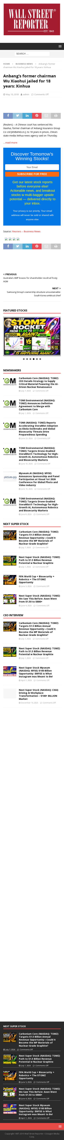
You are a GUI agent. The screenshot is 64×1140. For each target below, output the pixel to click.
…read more (10, 142)
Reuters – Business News (26, 231)
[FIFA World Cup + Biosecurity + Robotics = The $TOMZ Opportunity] (9, 580)
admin (26, 94)
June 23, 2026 (26, 438)
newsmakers (12, 370)
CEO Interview (13, 615)
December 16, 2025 (29, 702)
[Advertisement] (33, 104)
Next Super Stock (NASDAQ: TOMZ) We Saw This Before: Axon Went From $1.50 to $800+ (39, 598)
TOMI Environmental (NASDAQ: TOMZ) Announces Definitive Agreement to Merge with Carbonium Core (37, 405)
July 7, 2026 (26, 390)
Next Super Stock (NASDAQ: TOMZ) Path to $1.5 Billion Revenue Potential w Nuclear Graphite (39, 560)
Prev (7, 336)
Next (56, 336)
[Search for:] (32, 53)
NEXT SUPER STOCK (16, 524)
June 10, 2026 (26, 463)
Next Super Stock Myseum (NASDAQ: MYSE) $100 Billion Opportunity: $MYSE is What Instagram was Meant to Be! (36, 672)
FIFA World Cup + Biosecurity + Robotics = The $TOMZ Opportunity (36, 579)
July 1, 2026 (26, 413)
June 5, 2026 (26, 586)
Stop (33, 352)
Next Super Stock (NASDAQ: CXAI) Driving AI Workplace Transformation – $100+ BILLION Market (38, 694)
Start (31, 352)
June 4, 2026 (26, 605)
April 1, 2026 (26, 680)
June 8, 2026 (26, 514)
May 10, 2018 (12, 94)
